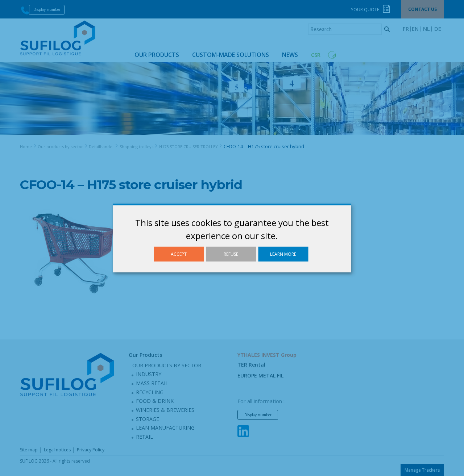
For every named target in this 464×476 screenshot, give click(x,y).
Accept (179, 254)
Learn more (283, 254)
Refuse (231, 254)
